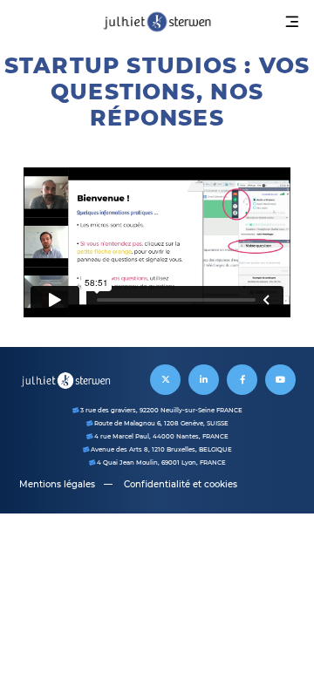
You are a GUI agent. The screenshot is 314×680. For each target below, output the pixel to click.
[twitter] (165, 379)
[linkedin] (203, 379)
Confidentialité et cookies (180, 484)
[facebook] (242, 379)
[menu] (292, 22)
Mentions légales (57, 484)
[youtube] (280, 379)
